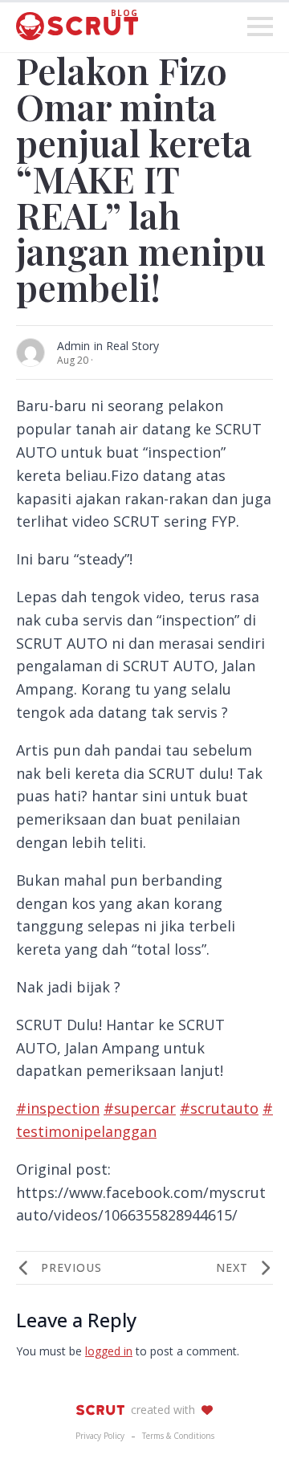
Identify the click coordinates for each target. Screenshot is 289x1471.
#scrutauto (219, 1108)
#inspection (58, 1108)
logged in (108, 1351)
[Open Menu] (260, 26)
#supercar (140, 1108)
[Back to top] (249, 1431)
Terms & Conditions (178, 1435)
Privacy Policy (99, 1435)
